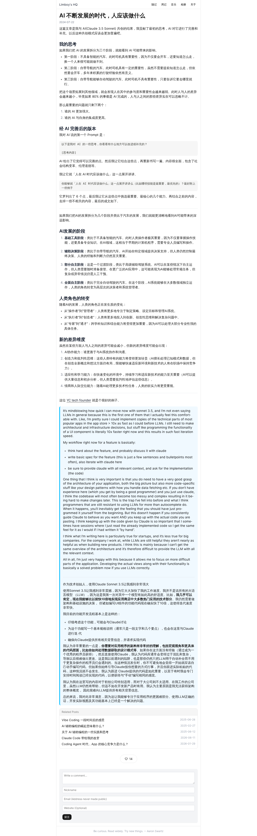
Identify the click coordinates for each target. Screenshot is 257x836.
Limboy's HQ (68, 4)
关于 (193, 4)
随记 (154, 4)
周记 (164, 4)
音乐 (173, 4)
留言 (67, 817)
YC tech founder (79, 400)
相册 (183, 4)
